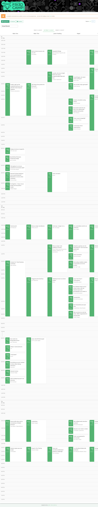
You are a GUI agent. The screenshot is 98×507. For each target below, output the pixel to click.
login (94, 11)
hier (50, 16)
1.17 (90, 21)
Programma (5, 21)
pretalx (49, 505)
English (84, 11)
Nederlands (89, 11)
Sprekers (20, 21)
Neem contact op (54, 505)
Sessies (13, 21)
